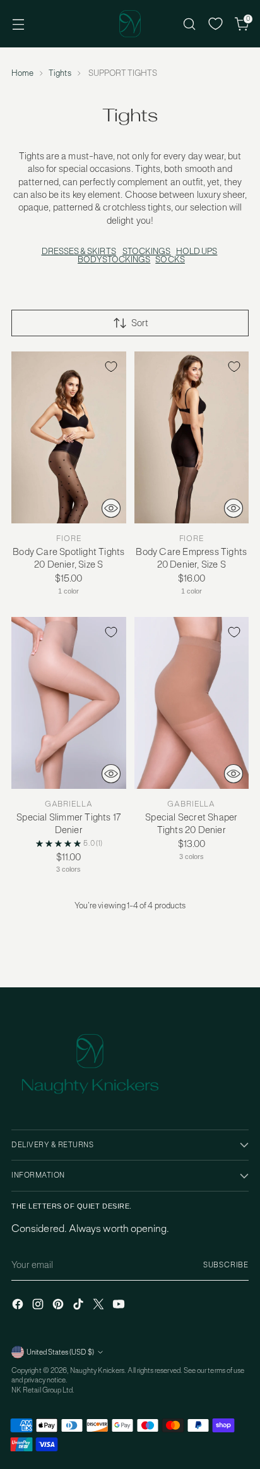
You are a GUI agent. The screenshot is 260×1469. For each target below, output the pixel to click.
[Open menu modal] (18, 24)
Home (22, 73)
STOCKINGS (146, 251)
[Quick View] (111, 508)
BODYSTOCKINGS (114, 259)
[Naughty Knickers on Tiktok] (79, 1306)
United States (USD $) (60, 1352)
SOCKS (169, 259)
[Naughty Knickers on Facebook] (19, 1306)
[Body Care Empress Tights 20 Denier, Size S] (191, 437)
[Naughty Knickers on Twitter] (99, 1306)
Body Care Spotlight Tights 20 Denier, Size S (68, 558)
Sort (139, 323)
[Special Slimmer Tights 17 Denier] (68, 703)
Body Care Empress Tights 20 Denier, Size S (191, 558)
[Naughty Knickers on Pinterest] (59, 1306)
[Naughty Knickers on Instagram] (39, 1306)
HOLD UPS (196, 251)
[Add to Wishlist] (111, 366)
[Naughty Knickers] (130, 23)
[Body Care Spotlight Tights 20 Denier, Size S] (68, 437)
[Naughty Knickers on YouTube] (119, 1306)
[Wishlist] (215, 24)
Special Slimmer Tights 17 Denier (68, 823)
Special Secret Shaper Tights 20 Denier (191, 823)
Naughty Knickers (97, 1370)
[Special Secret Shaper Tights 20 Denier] (191, 703)
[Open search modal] (189, 24)
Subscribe (226, 1264)
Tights (60, 73)
